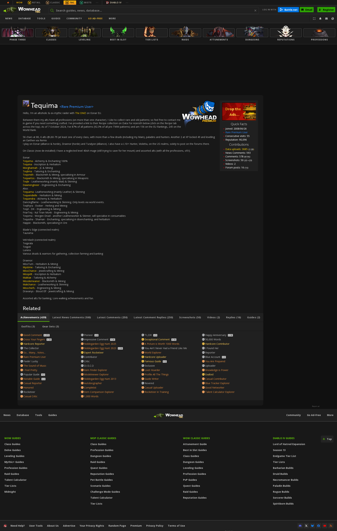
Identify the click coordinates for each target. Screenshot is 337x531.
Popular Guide (31, 374)
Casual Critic (30, 396)
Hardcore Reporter (34, 343)
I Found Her (212, 348)
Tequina (28, 164)
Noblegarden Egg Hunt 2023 (100, 348)
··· (97, 2)
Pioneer (88, 335)
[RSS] (330, 525)
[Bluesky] (312, 525)
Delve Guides (12, 450)
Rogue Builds (281, 491)
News (8, 18)
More (330, 415)
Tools (38, 415)
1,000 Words (91, 396)
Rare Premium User (35, 357)
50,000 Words (213, 339)
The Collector (31, 348)
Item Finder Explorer (95, 370)
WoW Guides (12, 438)
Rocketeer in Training (157, 392)
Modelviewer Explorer (96, 374)
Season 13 (279, 450)
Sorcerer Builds (282, 497)
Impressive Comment (96, 339)
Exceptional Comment (157, 339)
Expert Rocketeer (94, 352)
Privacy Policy (154, 525)
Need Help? (18, 525)
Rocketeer (29, 392)
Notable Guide (32, 378)
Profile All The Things (157, 374)
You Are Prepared (215, 361)
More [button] (112, 18)
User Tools (36, 525)
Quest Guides (98, 468)
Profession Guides (15, 468)
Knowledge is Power (216, 370)
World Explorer (153, 352)
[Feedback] (326, 18)
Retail (36, 2)
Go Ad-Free (95, 18)
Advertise (69, 525)
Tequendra (29, 198)
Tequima (28, 161)
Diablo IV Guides (284, 438)
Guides (55, 18)
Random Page (117, 525)
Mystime (28, 267)
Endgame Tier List (284, 456)
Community (74, 18)
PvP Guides (190, 479)
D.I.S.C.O (89, 365)
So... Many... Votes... (34, 352)
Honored (29, 387)
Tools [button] (41, 18)
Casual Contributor (215, 378)
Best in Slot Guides (195, 450)
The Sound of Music (35, 365)
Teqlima (28, 171)
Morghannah (30, 167)
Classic (55, 2)
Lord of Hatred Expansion (289, 444)
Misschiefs (29, 288)
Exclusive (150, 365)
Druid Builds (280, 474)
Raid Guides (11, 474)
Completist (90, 387)
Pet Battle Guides (101, 479)
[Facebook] (318, 525)
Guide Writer (152, 378)
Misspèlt (27, 274)
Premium (136, 525)
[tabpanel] (140, 365)
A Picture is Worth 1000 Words (162, 343)
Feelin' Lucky (31, 361)
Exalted (209, 374)
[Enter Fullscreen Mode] (314, 18)
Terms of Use (176, 525)
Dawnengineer (31, 185)
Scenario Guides (100, 485)
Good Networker (214, 387)
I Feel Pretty (30, 370)
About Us (53, 525)
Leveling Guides (14, 456)
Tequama (28, 191)
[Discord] (300, 525)
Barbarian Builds (283, 468)
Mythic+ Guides (14, 462)
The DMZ (80, 113)
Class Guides (12, 444)
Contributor (90, 357)
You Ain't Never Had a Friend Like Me (166, 348)
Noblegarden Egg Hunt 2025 (100, 343)
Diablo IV (115, 2)
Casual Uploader (154, 387)
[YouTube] (324, 525)
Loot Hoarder (152, 370)
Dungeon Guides (100, 456)
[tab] (33, 317)
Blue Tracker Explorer (217, 383)
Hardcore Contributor (217, 343)
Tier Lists (10, 485)
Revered (149, 383)
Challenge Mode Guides (105, 491)
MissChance (30, 270)
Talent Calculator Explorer (219, 392)
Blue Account (212, 357)
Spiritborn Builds (283, 503)
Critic (87, 361)
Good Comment (33, 335)
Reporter (210, 352)
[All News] (8, 3)
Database (24, 18)
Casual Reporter (33, 383)
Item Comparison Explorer (99, 392)
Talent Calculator (15, 479)
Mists (87, 2)
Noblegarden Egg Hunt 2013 (100, 378)
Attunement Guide (195, 444)
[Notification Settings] (320, 18)
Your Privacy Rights (92, 525)
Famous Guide (153, 361)
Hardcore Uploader (155, 357)
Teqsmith (28, 174)
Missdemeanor (31, 281)
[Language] (332, 18)
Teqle (26, 181)
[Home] (23, 9)
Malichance (29, 284)
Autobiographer (93, 383)
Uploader (210, 365)
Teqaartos (29, 178)
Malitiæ (27, 277)
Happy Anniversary (215, 335)
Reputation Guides (102, 474)
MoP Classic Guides (103, 438)
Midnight (10, 491)
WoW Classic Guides (196, 438)
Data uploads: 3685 (239, 149)
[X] (306, 525)
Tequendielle (30, 195)
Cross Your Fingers (34, 339)
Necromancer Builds (285, 479)
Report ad (315, 406)
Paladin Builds (281, 485)
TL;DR (148, 335)
